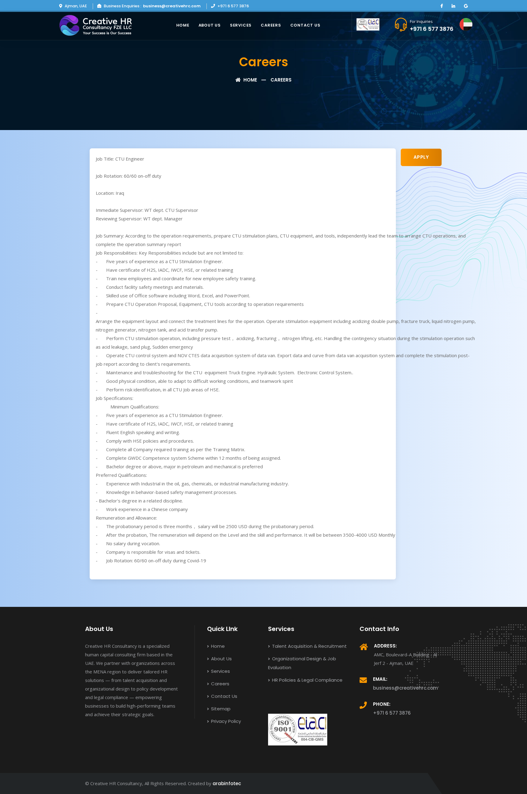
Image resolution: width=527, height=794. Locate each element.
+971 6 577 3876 (432, 29)
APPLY (421, 157)
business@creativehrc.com (172, 6)
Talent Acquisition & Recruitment (309, 646)
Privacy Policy (225, 721)
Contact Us (305, 25)
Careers (271, 25)
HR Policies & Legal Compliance (306, 680)
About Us (210, 25)
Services (241, 25)
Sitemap (220, 708)
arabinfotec (227, 783)
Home (182, 25)
